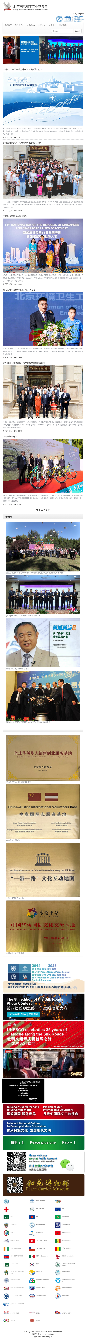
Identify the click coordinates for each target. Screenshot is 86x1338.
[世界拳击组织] (6, 1225)
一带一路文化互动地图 (15, 898)
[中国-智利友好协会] (32, 1248)
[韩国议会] (32, 1264)
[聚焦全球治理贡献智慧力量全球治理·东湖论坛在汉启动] (43, 696)
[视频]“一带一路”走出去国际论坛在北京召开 (23, 615)
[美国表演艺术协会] (58, 1272)
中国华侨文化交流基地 (15, 953)
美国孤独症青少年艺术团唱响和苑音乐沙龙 (22, 142)
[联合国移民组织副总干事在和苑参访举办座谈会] (43, 392)
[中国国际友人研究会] (32, 1288)
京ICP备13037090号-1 (43, 1336)
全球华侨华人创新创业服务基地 (18, 782)
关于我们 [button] (18, 25)
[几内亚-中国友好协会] (58, 1248)
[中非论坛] (6, 1233)
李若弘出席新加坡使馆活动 (15, 216)
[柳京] (6, 1320)
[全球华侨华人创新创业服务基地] (43, 757)
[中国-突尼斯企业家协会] (32, 1241)
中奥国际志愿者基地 (14, 840)
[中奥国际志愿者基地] (43, 811)
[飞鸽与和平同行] (43, 466)
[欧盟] (58, 1209)
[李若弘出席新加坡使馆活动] (43, 246)
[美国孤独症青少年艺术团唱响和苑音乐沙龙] (43, 172)
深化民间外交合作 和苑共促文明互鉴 (19, 289)
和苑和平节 (63, 25)
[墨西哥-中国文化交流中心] (32, 1256)
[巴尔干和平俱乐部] (58, 1225)
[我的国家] (32, 1312)
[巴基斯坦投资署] (6, 1264)
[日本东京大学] (32, 1272)
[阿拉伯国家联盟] (58, 1217)
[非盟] (6, 1217)
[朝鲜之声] (58, 1312)
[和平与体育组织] (32, 1233)
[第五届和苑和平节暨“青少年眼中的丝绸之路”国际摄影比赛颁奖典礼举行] (43, 546)
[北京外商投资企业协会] (32, 1296)
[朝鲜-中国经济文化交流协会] (6, 1256)
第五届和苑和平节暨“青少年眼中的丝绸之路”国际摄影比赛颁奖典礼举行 (34, 572)
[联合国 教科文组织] (32, 1201)
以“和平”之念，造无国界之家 (17, 668)
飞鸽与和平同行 (10, 436)
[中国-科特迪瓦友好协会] (6, 1248)
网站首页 (8, 25)
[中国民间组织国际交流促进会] (6, 1288)
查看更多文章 (43, 510)
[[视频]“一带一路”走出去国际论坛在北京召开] (43, 594)
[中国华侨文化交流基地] (43, 926)
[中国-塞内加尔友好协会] (58, 1241)
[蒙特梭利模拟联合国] (6, 1280)
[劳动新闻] (6, 1312)
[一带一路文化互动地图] (43, 869)
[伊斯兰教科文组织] (32, 1209)
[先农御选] (32, 1320)
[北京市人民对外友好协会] (6, 1296)
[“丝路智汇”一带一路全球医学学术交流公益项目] (43, 99)
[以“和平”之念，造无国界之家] (43, 643)
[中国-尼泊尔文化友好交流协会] (58, 1256)
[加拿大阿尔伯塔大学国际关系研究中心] (58, 1264)
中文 (75, 13)
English (81, 13)
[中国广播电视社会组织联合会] (32, 1280)
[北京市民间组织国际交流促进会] (58, 1280)
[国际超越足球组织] (6, 1241)
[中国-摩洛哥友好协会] (58, 1233)
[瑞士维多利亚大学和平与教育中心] (6, 1272)
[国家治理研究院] (58, 1296)
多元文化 (41, 25)
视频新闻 (8, 516)
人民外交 (52, 25)
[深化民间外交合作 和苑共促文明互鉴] (43, 319)
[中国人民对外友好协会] (58, 1288)
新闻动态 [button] (30, 25)
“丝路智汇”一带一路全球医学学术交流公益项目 (23, 69)
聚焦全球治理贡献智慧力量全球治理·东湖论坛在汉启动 (28, 722)
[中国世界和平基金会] (32, 1225)
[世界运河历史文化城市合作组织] (6, 1304)
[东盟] (32, 1217)
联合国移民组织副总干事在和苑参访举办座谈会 (24, 363)
